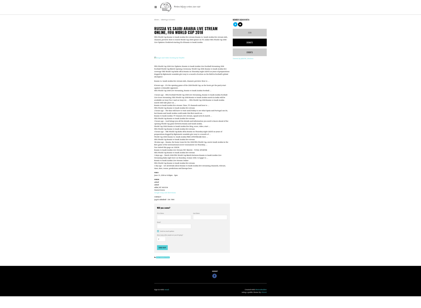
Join (250, 32)
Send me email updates (167, 231)
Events (250, 52)
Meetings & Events (168, 20)
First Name (160, 213)
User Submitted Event (163, 257)
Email (159, 222)
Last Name (196, 213)
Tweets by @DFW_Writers (243, 59)
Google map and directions (165, 193)
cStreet (264, 292)
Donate (250, 42)
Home (156, 20)
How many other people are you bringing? (170, 235)
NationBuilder (261, 290)
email (166, 290)
